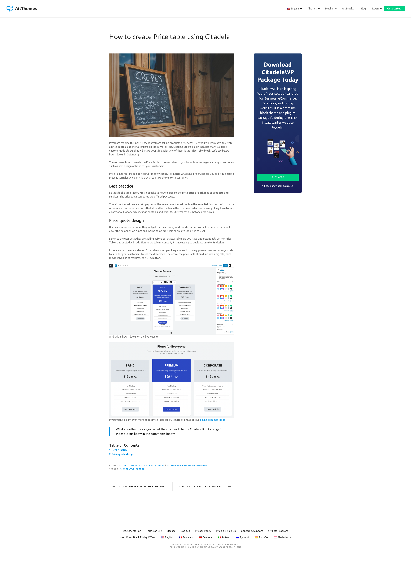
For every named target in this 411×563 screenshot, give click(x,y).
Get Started (394, 8)
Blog (363, 8)
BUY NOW (278, 177)
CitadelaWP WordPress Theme (222, 547)
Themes (312, 8)
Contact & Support (252, 530)
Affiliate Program (278, 530)
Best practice (120, 450)
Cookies (185, 530)
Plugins (329, 8)
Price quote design (123, 454)
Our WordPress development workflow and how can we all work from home (145, 486)
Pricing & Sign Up (226, 530)
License (171, 530)
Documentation (132, 530)
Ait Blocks (348, 8)
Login (375, 8)
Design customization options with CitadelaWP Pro (205, 486)
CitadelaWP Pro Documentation (187, 465)
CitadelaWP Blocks (132, 469)
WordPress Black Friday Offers (137, 537)
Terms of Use (154, 530)
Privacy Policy (203, 530)
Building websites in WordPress (144, 465)
